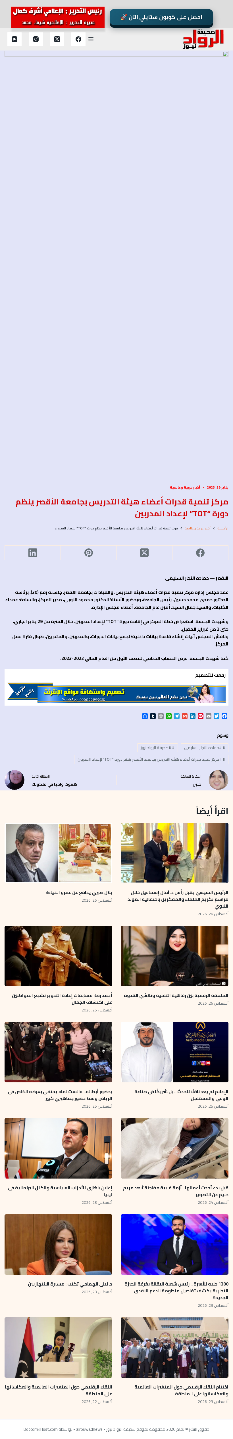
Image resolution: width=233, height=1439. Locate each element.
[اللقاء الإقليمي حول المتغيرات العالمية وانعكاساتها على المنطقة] (58, 1347)
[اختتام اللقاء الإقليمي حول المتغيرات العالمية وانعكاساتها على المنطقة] (174, 1347)
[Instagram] (36, 39)
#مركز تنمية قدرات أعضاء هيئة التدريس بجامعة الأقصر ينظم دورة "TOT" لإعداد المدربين (151, 759)
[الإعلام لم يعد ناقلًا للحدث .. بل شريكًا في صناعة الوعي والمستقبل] (174, 1052)
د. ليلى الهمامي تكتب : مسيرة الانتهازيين (69, 1284)
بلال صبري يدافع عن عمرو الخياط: (79, 892)
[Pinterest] (88, 553)
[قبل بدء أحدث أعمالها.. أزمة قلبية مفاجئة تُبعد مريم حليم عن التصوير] (174, 1148)
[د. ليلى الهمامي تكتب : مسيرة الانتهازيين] (58, 1244)
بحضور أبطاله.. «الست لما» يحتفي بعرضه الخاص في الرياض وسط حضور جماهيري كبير (60, 1095)
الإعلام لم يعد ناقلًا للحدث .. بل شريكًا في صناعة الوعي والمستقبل (181, 1095)
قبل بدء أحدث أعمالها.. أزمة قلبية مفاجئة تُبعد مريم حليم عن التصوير (175, 1191)
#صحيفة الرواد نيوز (157, 747)
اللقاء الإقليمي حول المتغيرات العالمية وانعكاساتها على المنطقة (58, 1390)
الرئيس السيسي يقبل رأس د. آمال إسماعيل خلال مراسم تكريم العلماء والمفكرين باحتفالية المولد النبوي (178, 899)
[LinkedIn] (33, 553)
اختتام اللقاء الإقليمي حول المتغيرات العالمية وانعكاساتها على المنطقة (181, 1390)
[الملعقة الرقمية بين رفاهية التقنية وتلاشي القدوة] (174, 956)
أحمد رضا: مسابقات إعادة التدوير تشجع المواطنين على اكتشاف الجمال (62, 998)
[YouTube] (14, 39)
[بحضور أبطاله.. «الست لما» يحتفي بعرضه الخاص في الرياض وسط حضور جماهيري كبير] (58, 1052)
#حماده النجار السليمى (204, 747)
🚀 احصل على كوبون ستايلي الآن (161, 17)
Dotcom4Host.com (41, 1429)
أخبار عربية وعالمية (185, 487)
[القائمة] (90, 39)
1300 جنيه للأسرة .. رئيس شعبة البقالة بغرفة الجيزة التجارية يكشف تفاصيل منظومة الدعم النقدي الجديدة (176, 1291)
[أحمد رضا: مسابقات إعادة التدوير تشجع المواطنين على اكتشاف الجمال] (58, 956)
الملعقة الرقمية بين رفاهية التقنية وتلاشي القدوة (175, 995)
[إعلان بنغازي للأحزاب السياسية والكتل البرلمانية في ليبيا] (58, 1148)
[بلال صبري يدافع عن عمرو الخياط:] (58, 853)
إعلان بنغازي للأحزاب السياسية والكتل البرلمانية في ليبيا (60, 1191)
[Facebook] (78, 39)
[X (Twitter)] (57, 39)
